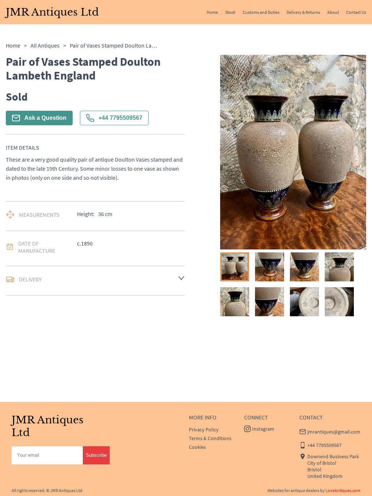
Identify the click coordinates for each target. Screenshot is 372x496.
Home (212, 12)
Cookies (197, 447)
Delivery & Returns (303, 12)
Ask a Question (45, 118)
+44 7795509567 (120, 118)
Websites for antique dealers (293, 490)
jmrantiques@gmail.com (333, 431)
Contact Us (356, 12)
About (333, 12)
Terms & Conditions (210, 438)
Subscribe (96, 455)
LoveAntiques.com (343, 490)
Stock (230, 12)
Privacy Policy (204, 429)
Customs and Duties (261, 12)
